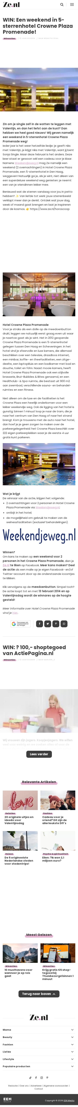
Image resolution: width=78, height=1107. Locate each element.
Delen (39, 623)
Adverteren (36, 1085)
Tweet (47, 623)
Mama (7, 1029)
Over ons (24, 1085)
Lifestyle (8, 1059)
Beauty (7, 1037)
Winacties (9, 38)
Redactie (13, 1085)
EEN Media (69, 1100)
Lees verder (39, 754)
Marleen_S (49, 660)
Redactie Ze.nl (51, 38)
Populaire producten (16, 1066)
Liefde (7, 1051)
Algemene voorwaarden (56, 1085)
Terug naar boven (36, 994)
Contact (38, 1088)
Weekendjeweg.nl (26, 163)
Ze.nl (6, 565)
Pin (55, 623)
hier (15, 613)
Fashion (8, 1044)
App (64, 623)
